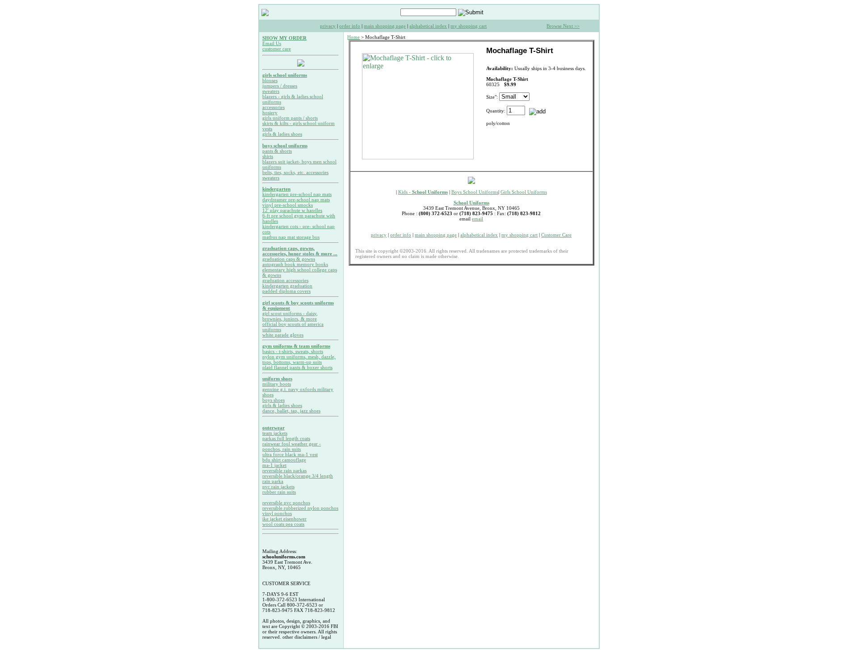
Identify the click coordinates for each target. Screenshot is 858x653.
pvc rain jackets (278, 486)
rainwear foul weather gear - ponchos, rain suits (291, 446)
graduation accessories (285, 280)
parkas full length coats (286, 438)
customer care (276, 48)
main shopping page (385, 26)
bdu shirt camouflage (284, 459)
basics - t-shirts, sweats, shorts (292, 351)
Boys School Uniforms (474, 192)
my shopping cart (468, 26)
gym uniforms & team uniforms (296, 346)
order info (349, 26)
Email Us (271, 43)
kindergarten (276, 188)
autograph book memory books (295, 264)
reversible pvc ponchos (286, 502)
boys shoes (273, 400)
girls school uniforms (284, 75)
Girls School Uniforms (523, 192)
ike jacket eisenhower (284, 518)
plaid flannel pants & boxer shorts (297, 367)
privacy (328, 26)
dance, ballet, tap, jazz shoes (291, 410)
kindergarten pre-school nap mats (297, 194)
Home (353, 37)
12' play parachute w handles (292, 210)
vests (267, 128)
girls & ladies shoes (282, 134)
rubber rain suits (279, 492)
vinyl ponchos (277, 513)
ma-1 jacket (274, 465)
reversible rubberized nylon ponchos (300, 508)
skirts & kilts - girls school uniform (298, 123)
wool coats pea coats (283, 524)
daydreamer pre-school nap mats (296, 199)
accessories (273, 107)
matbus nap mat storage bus (291, 237)
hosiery (270, 112)
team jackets (274, 433)
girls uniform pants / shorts (290, 118)
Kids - (423, 192)
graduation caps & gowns (288, 259)
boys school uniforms (284, 145)
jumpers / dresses (279, 85)
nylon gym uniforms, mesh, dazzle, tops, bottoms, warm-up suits (299, 359)
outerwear (273, 427)
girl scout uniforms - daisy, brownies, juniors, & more (290, 316)
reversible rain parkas (284, 470)
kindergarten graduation (287, 285)
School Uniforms (471, 202)
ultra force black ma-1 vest (290, 454)
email (477, 218)
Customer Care (556, 234)
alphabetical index (428, 26)
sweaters (270, 91)
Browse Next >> (563, 26)
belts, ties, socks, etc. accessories (295, 172)
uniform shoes (277, 378)
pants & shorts (277, 151)
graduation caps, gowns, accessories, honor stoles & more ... (299, 250)
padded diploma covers (286, 291)
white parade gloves (282, 334)
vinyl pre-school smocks (287, 205)
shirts (267, 156)
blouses (270, 80)
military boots (276, 384)
